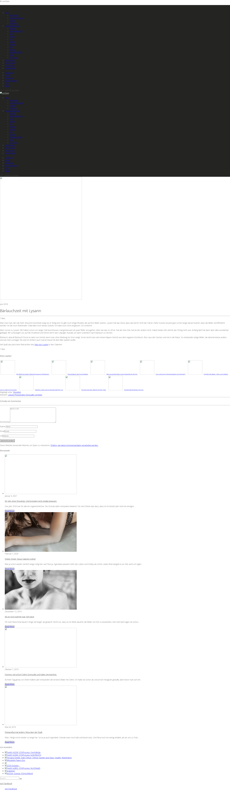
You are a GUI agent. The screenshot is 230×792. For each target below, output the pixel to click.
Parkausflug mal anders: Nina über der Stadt (23, 732)
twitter (7, 86)
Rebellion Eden (16, 52)
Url (1, 436)
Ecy (11, 39)
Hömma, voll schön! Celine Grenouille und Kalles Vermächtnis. (31, 674)
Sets (7, 12)
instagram (9, 78)
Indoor (12, 20)
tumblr (7, 75)
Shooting (17, 392)
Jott (11, 47)
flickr (7, 83)
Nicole (12, 49)
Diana (12, 36)
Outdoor (13, 23)
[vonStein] (4, 93)
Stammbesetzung (12, 26)
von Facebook (6, 783)
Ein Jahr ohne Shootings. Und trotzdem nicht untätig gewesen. (31, 501)
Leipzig (11, 394)
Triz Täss (13, 57)
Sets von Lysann (41, 344)
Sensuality (30, 394)
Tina (11, 55)
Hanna (12, 44)
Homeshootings (16, 18)
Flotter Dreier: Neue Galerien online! (20, 559)
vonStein (38, 394)
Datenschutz (10, 68)
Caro (12, 34)
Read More (9, 511)
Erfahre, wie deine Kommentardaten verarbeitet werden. (74, 445)
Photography (20, 394)
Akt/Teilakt (14, 15)
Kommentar (5, 422)
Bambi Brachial (16, 31)
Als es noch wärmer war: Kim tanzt (19, 616)
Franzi (12, 41)
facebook (9, 72)
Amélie (12, 28)
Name (3, 426)
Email (2, 431)
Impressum (9, 65)
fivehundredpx (11, 80)
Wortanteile (10, 60)
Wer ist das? (10, 63)
